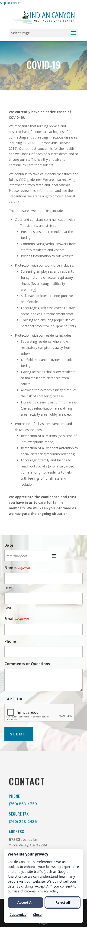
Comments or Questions (27, 663)
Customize (18, 914)
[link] (44, 17)
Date (8, 545)
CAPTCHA (13, 699)
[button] (43, 33)
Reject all (62, 902)
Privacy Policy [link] (48, 891)
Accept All (25, 902)
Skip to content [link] (11, 2)
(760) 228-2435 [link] (23, 821)
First (8, 587)
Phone (10, 641)
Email (16, 618)
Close (37, 914)
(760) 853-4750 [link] (23, 803)
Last (7, 607)
